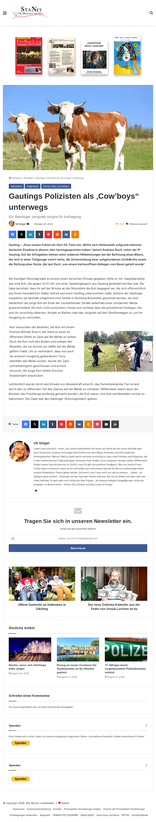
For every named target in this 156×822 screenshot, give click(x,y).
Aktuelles (28, 178)
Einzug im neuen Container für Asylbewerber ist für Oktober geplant (76, 669)
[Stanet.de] (30, 13)
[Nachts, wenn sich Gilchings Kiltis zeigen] (30, 649)
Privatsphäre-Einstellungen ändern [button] (82, 809)
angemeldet (25, 707)
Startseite (16, 178)
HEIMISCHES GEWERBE (65, 815)
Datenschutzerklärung (39, 809)
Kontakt (57, 809)
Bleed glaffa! (87, 815)
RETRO (125, 815)
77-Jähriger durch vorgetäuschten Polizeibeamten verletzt (125, 669)
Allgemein (32, 186)
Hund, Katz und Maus (56, 186)
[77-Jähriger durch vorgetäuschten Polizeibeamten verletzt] (126, 649)
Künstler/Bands (140, 815)
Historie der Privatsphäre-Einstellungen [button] (124, 809)
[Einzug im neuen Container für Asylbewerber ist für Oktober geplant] (78, 649)
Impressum (18, 809)
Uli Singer (21, 224)
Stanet (65, 803)
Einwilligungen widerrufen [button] (23, 815)
